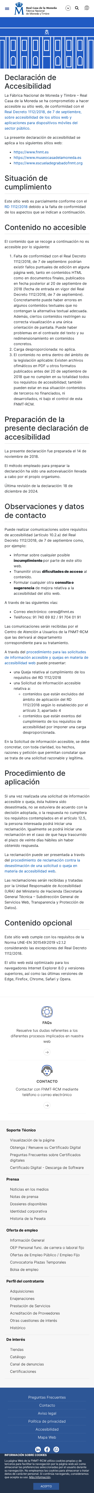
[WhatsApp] (56, 1449)
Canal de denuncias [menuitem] (27, 1364)
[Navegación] (7, 8)
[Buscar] (76, 8)
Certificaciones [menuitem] (23, 1371)
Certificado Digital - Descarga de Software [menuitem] (47, 1167)
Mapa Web (47, 1437)
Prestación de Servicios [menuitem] (30, 1306)
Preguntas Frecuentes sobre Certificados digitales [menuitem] (45, 1157)
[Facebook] (47, 1449)
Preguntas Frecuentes (47, 1397)
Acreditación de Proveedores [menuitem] (35, 1313)
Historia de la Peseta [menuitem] (28, 1218)
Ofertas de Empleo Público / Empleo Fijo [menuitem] (45, 1255)
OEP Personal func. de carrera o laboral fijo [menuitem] (47, 1247)
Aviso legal (47, 1413)
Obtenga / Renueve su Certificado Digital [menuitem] (45, 1147)
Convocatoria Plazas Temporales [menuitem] (38, 1262)
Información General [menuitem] (27, 1240)
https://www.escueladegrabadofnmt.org (48, 163)
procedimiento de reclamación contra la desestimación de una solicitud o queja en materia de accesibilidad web (42, 865)
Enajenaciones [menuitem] (22, 1298)
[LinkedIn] (38, 1449)
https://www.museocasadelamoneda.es (47, 157)
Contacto (47, 1405)
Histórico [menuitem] (17, 1327)
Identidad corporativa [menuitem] (28, 1211)
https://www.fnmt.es (31, 152)
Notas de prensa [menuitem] (24, 1196)
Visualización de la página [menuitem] (32, 1140)
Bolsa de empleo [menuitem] (24, 1269)
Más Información (39, 1477)
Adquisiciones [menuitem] (22, 1291)
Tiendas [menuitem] (17, 1349)
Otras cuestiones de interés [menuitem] (33, 1320)
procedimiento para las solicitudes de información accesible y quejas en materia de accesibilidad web (46, 657)
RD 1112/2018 (16, 206)
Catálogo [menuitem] (18, 1356)
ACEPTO (46, 1486)
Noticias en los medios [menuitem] (29, 1189)
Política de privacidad (47, 1421)
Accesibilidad (47, 1429)
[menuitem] (47, 1130)
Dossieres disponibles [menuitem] (28, 1204)
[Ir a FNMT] (35, 8)
